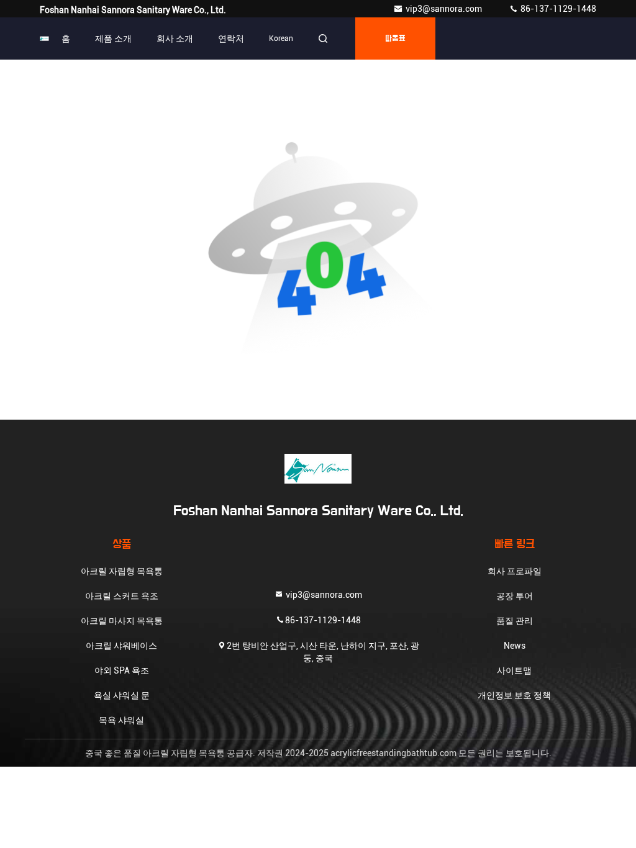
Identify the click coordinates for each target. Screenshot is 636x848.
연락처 (231, 38)
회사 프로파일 (515, 571)
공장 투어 (514, 596)
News (514, 646)
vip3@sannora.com (445, 9)
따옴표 (395, 38)
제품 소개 (113, 38)
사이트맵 (514, 670)
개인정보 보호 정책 (514, 695)
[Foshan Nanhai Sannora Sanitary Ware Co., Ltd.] (44, 38)
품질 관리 (514, 621)
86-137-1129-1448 (557, 9)
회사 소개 (175, 38)
